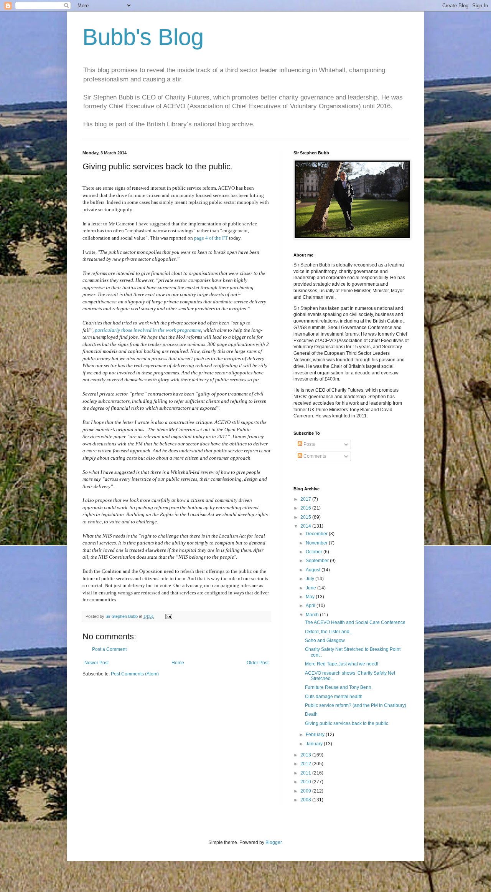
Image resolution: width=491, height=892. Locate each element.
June (311, 588)
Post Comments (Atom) (135, 674)
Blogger (273, 842)
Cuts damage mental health (333, 696)
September (318, 560)
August (313, 570)
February (316, 734)
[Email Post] (168, 616)
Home (177, 662)
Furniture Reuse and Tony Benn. (338, 687)
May (311, 596)
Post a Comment (109, 649)
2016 (306, 508)
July (310, 578)
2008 (306, 800)
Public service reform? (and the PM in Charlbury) (355, 705)
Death (311, 714)
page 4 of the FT (211, 238)
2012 (306, 763)
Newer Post (96, 662)
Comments (314, 456)
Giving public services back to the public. (347, 723)
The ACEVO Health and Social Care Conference (355, 622)
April (311, 605)
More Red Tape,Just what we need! (341, 664)
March (313, 614)
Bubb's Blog (143, 37)
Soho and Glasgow (325, 640)
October (314, 551)
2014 (306, 526)
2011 (306, 773)
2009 (306, 791)
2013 (306, 755)
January (315, 743)
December (317, 533)
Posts (308, 444)
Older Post (258, 662)
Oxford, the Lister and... (329, 631)
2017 (306, 499)
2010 (306, 781)
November (317, 543)
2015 (306, 517)
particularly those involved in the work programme (148, 330)
